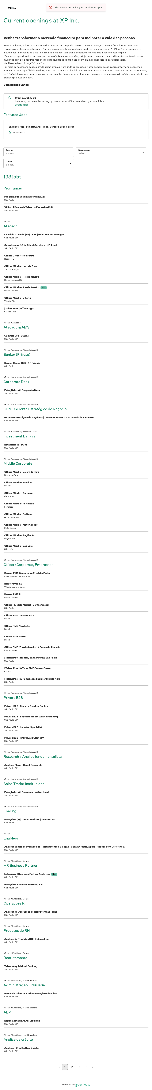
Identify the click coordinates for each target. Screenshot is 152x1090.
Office (9, 161)
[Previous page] (59, 1067)
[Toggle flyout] (143, 152)
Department (84, 150)
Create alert (21, 104)
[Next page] (93, 1067)
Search (9, 150)
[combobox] (78, 153)
